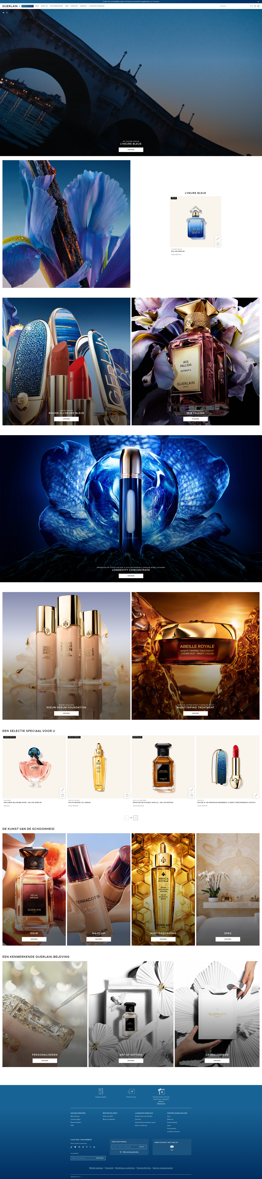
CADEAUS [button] (83, 6)
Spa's (169, 1125)
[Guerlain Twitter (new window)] (90, 1147)
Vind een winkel (108, 1116)
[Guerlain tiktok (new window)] (83, 1147)
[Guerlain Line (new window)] (75, 1147)
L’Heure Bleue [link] (27, 6)
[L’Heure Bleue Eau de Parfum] (195, 221)
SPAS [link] (67, 6)
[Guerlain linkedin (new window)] (94, 1147)
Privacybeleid (109, 1168)
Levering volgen (76, 1119)
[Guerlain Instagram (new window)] (79, 1147)
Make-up (170, 1119)
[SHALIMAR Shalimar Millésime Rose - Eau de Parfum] (34, 766)
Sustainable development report (145, 1122)
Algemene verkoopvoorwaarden (163, 1168)
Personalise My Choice (144, 1168)
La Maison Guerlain (173, 1131)
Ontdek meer (161, 1103)
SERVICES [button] (74, 6)
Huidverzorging (172, 1122)
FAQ (72, 1125)
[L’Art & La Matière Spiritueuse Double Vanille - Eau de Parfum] (163, 766)
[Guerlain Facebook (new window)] (86, 1147)
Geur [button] (37, 6)
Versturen (99, 1158)
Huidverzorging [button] (56, 6)
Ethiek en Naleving (141, 1125)
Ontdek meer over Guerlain (143, 1116)
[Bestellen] (217, 244)
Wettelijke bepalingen (96, 1168)
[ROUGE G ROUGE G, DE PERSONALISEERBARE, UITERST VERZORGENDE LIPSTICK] (228, 766)
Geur (168, 1116)
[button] (258, 1)
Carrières (138, 1119)
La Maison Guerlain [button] (96, 6)
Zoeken (141, 1146)
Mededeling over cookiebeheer (125, 1168)
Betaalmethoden (76, 1122)
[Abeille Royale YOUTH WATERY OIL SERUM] (98, 766)
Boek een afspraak (109, 1119)
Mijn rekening (75, 1116)
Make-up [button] (44, 6)
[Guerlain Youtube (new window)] (71, 1147)
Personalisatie (171, 1128)
